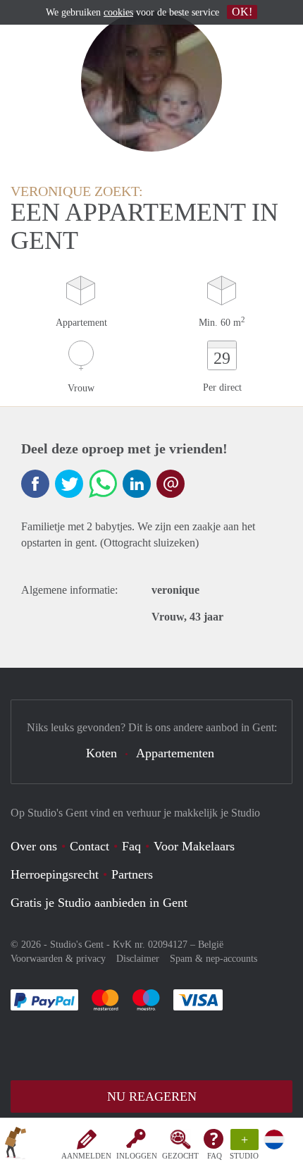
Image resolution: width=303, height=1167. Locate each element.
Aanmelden (86, 1155)
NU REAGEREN (152, 1096)
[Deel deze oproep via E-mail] (170, 484)
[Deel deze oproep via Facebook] (35, 484)
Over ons (34, 846)
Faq (131, 846)
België (210, 944)
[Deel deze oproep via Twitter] (69, 484)
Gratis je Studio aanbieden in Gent (99, 903)
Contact (89, 846)
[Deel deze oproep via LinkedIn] (137, 484)
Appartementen (175, 753)
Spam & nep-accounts (213, 958)
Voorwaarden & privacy (58, 958)
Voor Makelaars (194, 846)
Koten (101, 753)
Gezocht (180, 1155)
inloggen (136, 1155)
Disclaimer (137, 958)
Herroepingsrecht (55, 874)
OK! (242, 12)
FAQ (214, 1155)
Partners (132, 874)
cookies (118, 12)
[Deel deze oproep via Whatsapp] (103, 484)
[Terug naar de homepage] (15, 1145)
